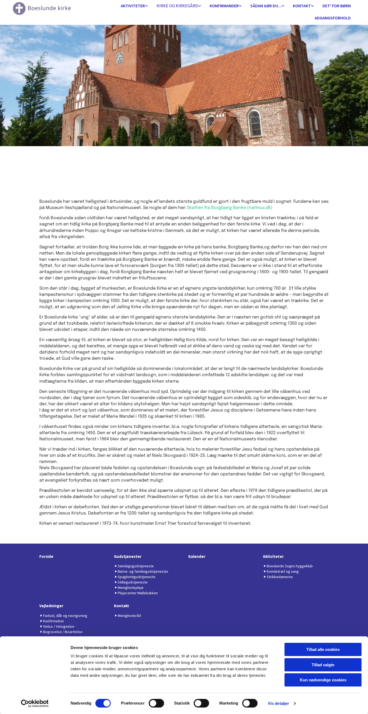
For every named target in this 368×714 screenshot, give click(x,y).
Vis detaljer (278, 703)
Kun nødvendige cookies (323, 680)
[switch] (156, 703)
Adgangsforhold (333, 17)
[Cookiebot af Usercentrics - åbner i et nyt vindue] (34, 703)
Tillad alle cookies (323, 649)
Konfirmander (224, 5)
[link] (134, 6)
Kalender (196, 556)
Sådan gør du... (265, 5)
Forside (46, 556)
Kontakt (302, 5)
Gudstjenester (127, 556)
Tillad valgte (323, 664)
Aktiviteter (133, 5)
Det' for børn (336, 5)
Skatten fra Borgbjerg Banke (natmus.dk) (229, 207)
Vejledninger (51, 605)
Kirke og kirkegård (177, 5)
